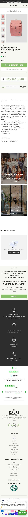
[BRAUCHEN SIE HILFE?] (14, 356)
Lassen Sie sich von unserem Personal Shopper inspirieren (15, 79)
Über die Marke (14, 99)
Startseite (14, 267)
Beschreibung (4, 99)
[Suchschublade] (21, 5)
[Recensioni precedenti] (2, 392)
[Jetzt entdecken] (14, 200)
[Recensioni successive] (26, 392)
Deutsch (11, 498)
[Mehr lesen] (14, 168)
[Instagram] (8, 483)
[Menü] (2, 5)
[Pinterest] (14, 483)
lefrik (15, 10)
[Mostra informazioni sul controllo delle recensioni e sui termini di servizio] (23, 379)
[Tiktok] (16, 483)
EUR (17, 498)
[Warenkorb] (24, 5)
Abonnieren (14, 296)
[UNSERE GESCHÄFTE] (14, 328)
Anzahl (2, 60)
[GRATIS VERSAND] (14, 313)
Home (9, 10)
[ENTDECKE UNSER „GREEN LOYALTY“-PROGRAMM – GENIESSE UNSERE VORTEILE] (14, 2)
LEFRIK (2, 45)
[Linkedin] (19, 483)
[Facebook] (11, 483)
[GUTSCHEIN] (14, 342)
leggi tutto (17, 393)
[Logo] (14, 5)
